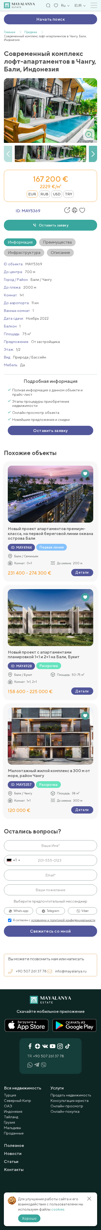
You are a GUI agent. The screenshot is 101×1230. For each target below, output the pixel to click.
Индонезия (13, 1111)
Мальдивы (12, 1128)
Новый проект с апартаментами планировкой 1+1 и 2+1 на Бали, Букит (44, 654)
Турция (10, 1095)
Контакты (14, 1169)
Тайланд (11, 1117)
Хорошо (29, 1218)
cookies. (58, 1209)
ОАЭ (8, 1106)
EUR (32, 194)
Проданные (14, 1133)
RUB (44, 194)
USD (57, 194)
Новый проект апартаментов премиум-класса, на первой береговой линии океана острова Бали (50, 533)
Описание (60, 252)
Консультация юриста (70, 1101)
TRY (68, 194)
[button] (93, 154)
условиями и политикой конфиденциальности (63, 920)
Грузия (9, 1122)
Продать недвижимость (71, 1095)
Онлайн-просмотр (67, 1106)
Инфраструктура (24, 252)
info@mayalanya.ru (70, 971)
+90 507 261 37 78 (31, 971)
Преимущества (57, 242)
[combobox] (12, 860)
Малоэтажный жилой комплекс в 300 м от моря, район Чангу (49, 773)
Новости (12, 1153)
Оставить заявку (53, 225)
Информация (20, 242)
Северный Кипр (17, 1101)
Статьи (11, 1161)
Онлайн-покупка (65, 1111)
